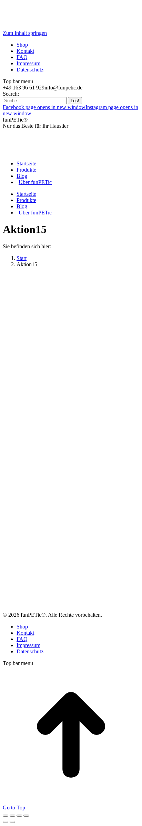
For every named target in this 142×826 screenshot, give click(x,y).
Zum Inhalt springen (25, 33)
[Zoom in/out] (26, 816)
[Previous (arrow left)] (5, 822)
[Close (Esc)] (5, 816)
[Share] (12, 816)
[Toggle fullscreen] (19, 816)
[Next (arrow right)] (12, 822)
